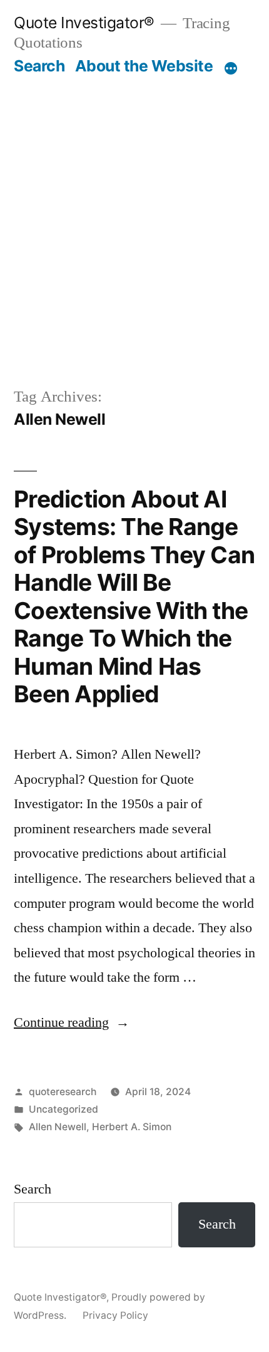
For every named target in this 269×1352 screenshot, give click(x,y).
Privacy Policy (115, 1315)
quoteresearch (62, 1092)
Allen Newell (57, 1127)
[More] (230, 68)
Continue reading (71, 1022)
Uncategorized (63, 1109)
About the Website (144, 65)
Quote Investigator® (84, 22)
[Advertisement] (134, 230)
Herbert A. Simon (131, 1127)
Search (39, 65)
